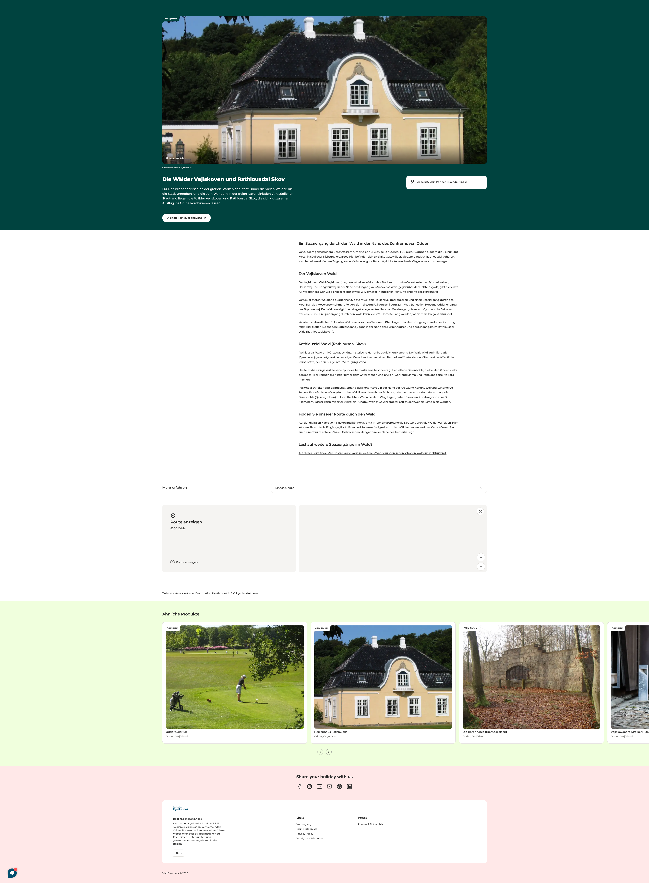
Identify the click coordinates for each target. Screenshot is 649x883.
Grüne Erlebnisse (306, 828)
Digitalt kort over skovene (184, 217)
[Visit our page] (300, 786)
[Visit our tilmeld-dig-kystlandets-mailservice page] (329, 786)
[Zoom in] (481, 557)
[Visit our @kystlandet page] (319, 786)
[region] (393, 538)
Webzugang (303, 824)
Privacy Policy (304, 833)
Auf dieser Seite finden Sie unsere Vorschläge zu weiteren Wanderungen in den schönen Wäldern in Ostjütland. (373, 453)
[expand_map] (480, 511)
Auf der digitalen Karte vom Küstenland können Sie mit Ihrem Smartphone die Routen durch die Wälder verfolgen (375, 422)
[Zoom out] (481, 567)
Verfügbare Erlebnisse (309, 838)
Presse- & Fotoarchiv (370, 824)
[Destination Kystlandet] (180, 808)
